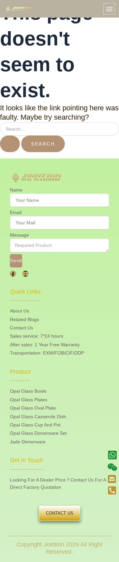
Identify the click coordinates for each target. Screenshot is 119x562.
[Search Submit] (10, 144)
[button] (109, 9)
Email (15, 212)
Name (16, 190)
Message (19, 235)
